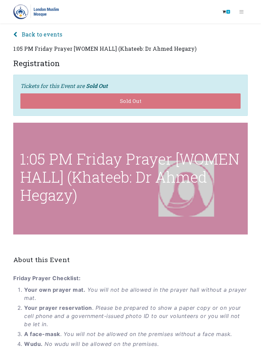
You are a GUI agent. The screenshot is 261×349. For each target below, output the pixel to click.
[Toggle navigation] (241, 11)
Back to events (41, 34)
